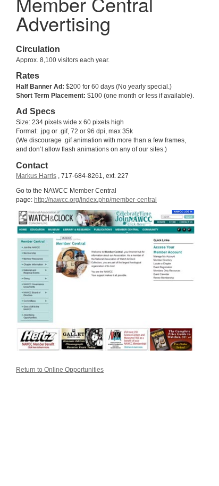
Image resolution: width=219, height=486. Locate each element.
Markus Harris (36, 176)
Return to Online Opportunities (60, 369)
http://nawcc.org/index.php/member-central (95, 199)
